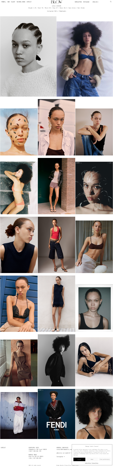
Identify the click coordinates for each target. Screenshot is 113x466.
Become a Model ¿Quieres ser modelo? (22, 2)
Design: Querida (59, 465)
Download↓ (62, 11)
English (94, 2)
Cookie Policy (88, 463)
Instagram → (60, 456)
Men (9, 2)
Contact (29, 2)
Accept (79, 459)
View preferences (105, 459)
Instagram (86, 2)
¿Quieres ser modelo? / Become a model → (70, 453)
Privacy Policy (95, 463)
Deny (92, 459)
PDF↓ (56, 11)
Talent (13, 2)
